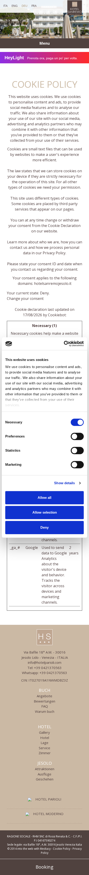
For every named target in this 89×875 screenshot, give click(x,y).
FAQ (44, 706)
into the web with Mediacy (34, 849)
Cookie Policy (61, 849)
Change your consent (25, 298)
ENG (15, 6)
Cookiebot (57, 314)
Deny (44, 527)
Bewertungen (44, 701)
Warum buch (44, 711)
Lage (44, 742)
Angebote (44, 696)
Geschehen (44, 779)
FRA (34, 6)
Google (32, 547)
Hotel (44, 726)
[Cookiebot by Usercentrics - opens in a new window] (64, 344)
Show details (64, 483)
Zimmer (45, 753)
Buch (44, 690)
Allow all (44, 497)
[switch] (77, 436)
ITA (5, 6)
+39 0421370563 (48, 667)
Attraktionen (44, 769)
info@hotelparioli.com (44, 662)
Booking (44, 867)
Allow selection (44, 512)
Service (44, 748)
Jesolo (44, 763)
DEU (24, 6)
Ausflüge (44, 774)
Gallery (44, 732)
